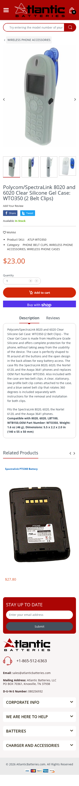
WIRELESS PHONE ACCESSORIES (28, 40)
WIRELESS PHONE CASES (43, 249)
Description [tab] (29, 317)
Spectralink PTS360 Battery (21, 469)
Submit (39, 626)
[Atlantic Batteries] (39, 10)
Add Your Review (13, 206)
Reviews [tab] (53, 317)
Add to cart (42, 293)
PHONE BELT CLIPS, (35, 245)
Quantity (8, 275)
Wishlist (11, 232)
